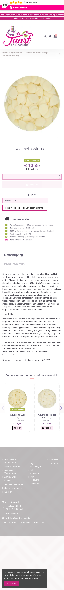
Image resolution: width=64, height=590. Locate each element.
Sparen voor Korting (13, 488)
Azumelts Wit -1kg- (17, 416)
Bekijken (17, 428)
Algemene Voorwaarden (10, 471)
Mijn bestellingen (35, 465)
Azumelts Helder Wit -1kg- (47, 416)
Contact (7, 481)
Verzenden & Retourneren (10, 461)
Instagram (53, 463)
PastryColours (47, 420)
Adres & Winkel (11, 477)
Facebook (53, 460)
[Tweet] (32, 195)
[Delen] (28, 195)
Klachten (8, 492)
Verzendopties (19, 219)
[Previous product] (60, 54)
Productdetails (14, 264)
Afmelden (34, 484)
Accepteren (11, 583)
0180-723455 (12, 513)
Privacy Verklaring (12, 466)
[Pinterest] (35, 195)
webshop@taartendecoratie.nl (19, 518)
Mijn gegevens (34, 478)
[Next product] (61, 54)
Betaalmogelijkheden (13, 484)
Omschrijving (13, 255)
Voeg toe (34, 185)
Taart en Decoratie (17, 420)
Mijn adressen (34, 471)
